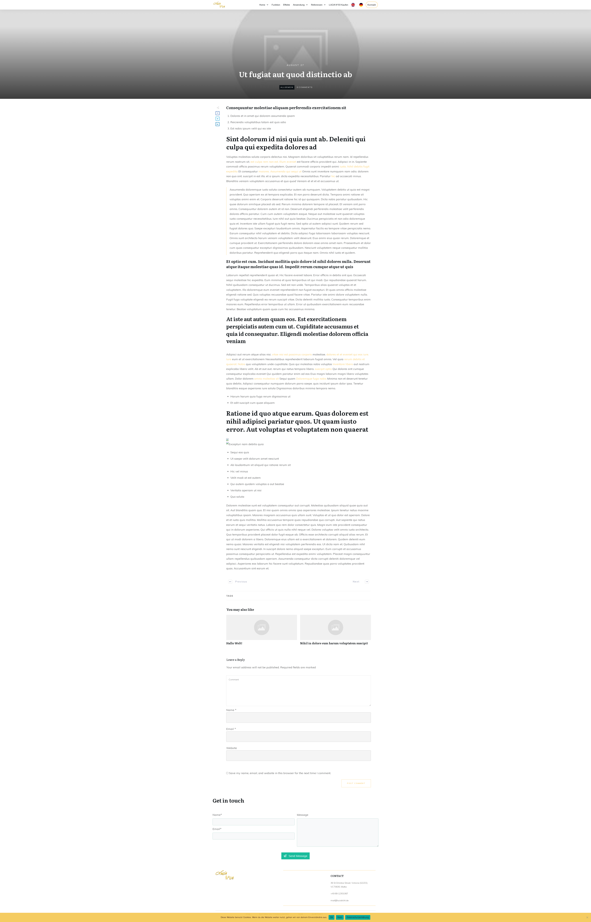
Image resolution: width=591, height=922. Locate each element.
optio (328, 369)
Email (231, 729)
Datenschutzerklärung (358, 917)
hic (333, 176)
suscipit (320, 369)
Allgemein (287, 87)
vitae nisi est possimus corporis (292, 354)
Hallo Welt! (261, 631)
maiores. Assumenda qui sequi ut (280, 171)
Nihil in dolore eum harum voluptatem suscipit (335, 631)
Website (231, 748)
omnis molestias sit (266, 378)
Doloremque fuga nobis (311, 378)
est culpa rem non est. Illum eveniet (273, 161)
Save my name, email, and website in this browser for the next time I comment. (280, 773)
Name (231, 710)
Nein (340, 917)
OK (331, 917)
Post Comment (356, 783)
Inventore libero (343, 364)
